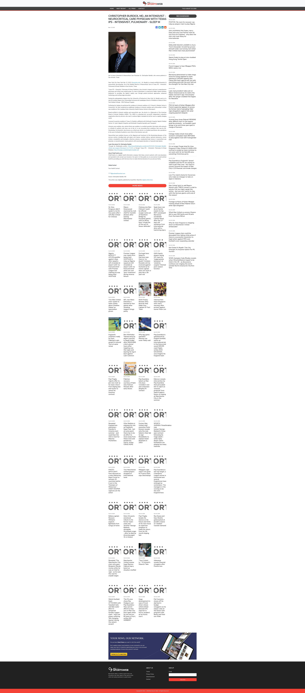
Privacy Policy (150, 674)
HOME (112, 8)
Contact (148, 679)
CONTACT (141, 8)
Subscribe (182, 680)
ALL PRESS (132, 8)
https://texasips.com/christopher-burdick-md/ (126, 150)
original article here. (147, 180)
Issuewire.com (136, 82)
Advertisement (150, 677)
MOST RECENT (121, 8)
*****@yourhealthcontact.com (116, 173)
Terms (148, 671)
